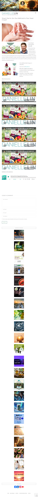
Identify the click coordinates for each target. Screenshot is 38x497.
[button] (35, 13)
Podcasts (16, 493)
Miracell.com (27, 66)
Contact (29, 493)
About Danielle (12, 493)
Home (8, 493)
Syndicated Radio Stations (23, 493)
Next (36, 5)
